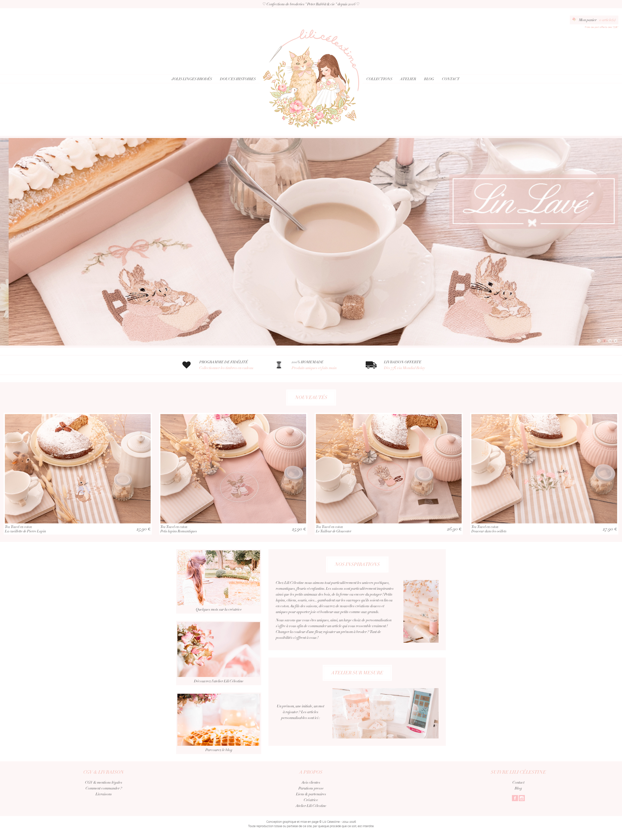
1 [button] (598, 340)
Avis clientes (311, 782)
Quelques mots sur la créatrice (219, 609)
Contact (450, 79)
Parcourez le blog (218, 750)
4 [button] (615, 340)
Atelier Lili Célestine (311, 805)
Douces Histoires (238, 79)
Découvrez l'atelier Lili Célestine (218, 681)
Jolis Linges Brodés (192, 79)
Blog (429, 79)
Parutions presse (311, 788)
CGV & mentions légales (103, 782)
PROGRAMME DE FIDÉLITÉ (226, 365)
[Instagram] (522, 797)
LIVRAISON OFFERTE (404, 365)
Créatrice (311, 800)
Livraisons (103, 794)
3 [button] (610, 340)
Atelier (408, 79)
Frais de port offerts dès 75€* (601, 27)
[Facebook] (515, 797)
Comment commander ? (104, 788)
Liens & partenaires (311, 794)
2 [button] (604, 340)
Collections (379, 79)
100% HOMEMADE (314, 365)
